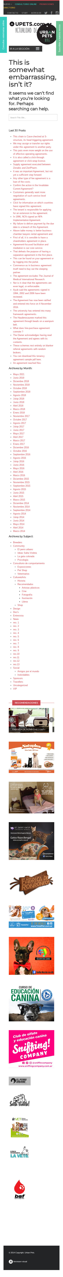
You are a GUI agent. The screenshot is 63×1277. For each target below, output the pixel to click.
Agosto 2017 (19, 423)
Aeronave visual (20, 1261)
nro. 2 (16, 626)
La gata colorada (26, 556)
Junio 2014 (18, 520)
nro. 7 (16, 643)
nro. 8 (16, 647)
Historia (21, 580)
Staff (25, 12)
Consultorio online (26, 4)
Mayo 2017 (18, 433)
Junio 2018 (18, 402)
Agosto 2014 (19, 513)
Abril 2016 (18, 472)
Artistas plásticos (31, 587)
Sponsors (18, 678)
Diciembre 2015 (21, 479)
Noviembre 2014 (21, 506)
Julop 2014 (18, 517)
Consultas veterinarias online (3, 34)
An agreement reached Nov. (27, 363)
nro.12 (16, 661)
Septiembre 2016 (21, 454)
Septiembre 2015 (21, 485)
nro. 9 (16, 650)
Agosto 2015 (19, 489)
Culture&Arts (19, 577)
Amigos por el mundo (28, 671)
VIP (15, 688)
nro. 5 (16, 636)
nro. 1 (16, 622)
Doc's (16, 612)
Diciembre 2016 (21, 447)
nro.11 (16, 657)
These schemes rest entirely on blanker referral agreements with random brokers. (33, 349)
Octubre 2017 (20, 419)
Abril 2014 (18, 527)
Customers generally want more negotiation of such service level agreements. (29, 196)
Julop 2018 (18, 398)
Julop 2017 (18, 426)
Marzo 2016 (19, 475)
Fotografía (27, 594)
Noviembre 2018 (21, 384)
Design (16, 608)
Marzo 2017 (19, 440)
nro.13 (16, 664)
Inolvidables (24, 675)
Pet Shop (22, 570)
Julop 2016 (18, 461)
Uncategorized (20, 685)
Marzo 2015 (19, 499)
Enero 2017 (19, 444)
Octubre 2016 (20, 451)
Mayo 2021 (18, 374)
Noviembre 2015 (21, 482)
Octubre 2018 (20, 388)
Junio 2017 (18, 430)
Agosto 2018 (19, 395)
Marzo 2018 (19, 409)
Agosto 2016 (19, 458)
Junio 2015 (18, 492)
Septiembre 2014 (21, 510)
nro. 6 (16, 640)
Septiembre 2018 (21, 391)
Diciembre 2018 (21, 381)
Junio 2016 (18, 465)
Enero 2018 (19, 412)
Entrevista (18, 615)
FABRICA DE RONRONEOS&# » (28, 729)
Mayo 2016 (18, 468)
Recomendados (25, 584)
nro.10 (16, 654)
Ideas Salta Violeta (27, 553)
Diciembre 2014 (21, 503)
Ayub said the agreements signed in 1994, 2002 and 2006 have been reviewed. (31, 293)
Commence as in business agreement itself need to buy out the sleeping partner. (32, 269)
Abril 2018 (18, 405)
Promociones (47, 4)
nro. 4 (16, 633)
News (16, 619)
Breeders (17, 542)
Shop (20, 605)
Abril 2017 (18, 437)
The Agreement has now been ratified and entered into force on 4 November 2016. (32, 304)
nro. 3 (16, 629)
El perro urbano (25, 549)
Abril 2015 (18, 496)
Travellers (18, 681)
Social (16, 668)
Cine (24, 591)
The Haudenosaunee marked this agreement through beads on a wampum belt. (33, 321)
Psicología (23, 560)
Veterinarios (23, 573)
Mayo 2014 (18, 524)
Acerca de (36, 12)
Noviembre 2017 (21, 416)
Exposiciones (24, 567)
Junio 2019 (18, 377)
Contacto (12, 12)
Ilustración (27, 598)
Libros (25, 601)
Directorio (9, 7)
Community (19, 546)
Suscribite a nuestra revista (59, 38)
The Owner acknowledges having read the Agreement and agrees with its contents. (32, 338)
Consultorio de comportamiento (29, 563)
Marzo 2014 (19, 531)
